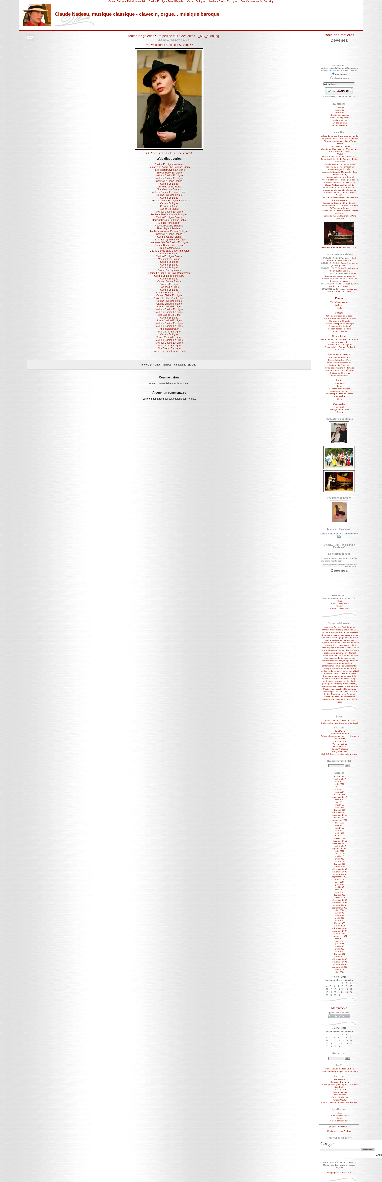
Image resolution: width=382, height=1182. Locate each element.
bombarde (353, 630)
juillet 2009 (340, 882)
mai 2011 (339, 830)
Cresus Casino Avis (169, 248)
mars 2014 (340, 781)
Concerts (340, 107)
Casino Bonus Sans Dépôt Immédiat (169, 250)
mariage (346, 658)
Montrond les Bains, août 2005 (339, 370)
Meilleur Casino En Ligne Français (169, 200)
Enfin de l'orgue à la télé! (339, 169)
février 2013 (339, 794)
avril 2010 (339, 859)
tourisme (328, 697)
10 (351, 986)
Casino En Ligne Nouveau (169, 164)
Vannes (339, 699)
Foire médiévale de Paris (339, 360)
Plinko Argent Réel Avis (169, 228)
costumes (340, 645)
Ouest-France (328, 678)
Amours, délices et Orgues (339, 344)
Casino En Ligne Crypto (169, 292)
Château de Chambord (339, 365)
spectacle (334, 691)
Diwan (323, 648)
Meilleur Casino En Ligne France (169, 192)
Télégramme (349, 697)
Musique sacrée (339, 120)
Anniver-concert (339, 342)
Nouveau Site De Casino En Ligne (169, 242)
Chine (339, 399)
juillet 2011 (340, 825)
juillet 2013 (340, 787)
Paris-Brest (340, 383)
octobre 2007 (339, 933)
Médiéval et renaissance (339, 354)
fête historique (352, 650)
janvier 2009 (339, 897)
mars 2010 (340, 861)
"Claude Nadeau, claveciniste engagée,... (340, 274)
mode (353, 658)
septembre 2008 (339, 908)
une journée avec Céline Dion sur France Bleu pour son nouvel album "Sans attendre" (340, 141)
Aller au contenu (35, 28)
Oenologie (327, 673)
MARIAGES (339, 403)
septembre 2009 (339, 877)
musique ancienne (335, 663)
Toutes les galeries (141, 36)
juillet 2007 (340, 941)
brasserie (354, 632)
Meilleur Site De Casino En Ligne (169, 214)
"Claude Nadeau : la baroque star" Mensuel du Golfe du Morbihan (340, 165)
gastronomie (329, 653)
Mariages (339, 112)
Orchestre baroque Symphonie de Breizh (340, 723)
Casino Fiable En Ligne (169, 295)
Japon (340, 386)
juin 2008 (339, 913)
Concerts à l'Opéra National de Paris (339, 318)
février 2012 (339, 810)
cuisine (353, 645)
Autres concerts (339, 331)
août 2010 (339, 851)
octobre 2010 (339, 846)
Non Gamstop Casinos (169, 189)
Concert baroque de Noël (339, 329)
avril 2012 (339, 807)
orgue (334, 676)
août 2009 (339, 879)
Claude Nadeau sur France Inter (340, 185)
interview (354, 655)
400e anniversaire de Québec (339, 316)
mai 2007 (339, 946)
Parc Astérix (339, 396)
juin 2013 (339, 789)
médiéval (332, 671)
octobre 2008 (339, 905)
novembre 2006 (339, 962)
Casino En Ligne (169, 183)
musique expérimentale (347, 666)
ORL (354, 676)
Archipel (337, 627)
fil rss (339, 601)
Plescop (339, 684)
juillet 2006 (340, 972)
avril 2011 (339, 833)
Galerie (171, 44)
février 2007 (339, 954)
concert (344, 642)
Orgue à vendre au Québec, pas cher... (344, 264)
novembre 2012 (339, 797)
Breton (340, 412)
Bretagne (326, 635)
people (354, 678)
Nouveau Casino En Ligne (169, 225)
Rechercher (339, 1053)
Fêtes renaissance (339, 375)
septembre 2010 (339, 848)
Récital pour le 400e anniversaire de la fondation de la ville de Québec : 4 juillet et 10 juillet (339, 159)
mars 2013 (340, 792)
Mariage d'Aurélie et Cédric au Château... (344, 285)
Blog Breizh (339, 739)
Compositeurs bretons (340, 146)
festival (348, 648)
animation (329, 627)
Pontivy (353, 684)
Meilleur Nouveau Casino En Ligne (169, 231)
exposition (339, 648)
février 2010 (339, 864)
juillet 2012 (340, 802)
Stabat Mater (351, 691)
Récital (340, 154)
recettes (340, 689)
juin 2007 (339, 944)
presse (340, 686)
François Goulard (337, 650)
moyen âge (344, 661)
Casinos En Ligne (169, 284)
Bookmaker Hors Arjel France (169, 298)
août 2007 (339, 939)
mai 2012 (339, 805)
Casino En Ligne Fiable (169, 195)
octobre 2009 (339, 874)
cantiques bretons (349, 635)
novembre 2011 (339, 815)
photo (325, 684)
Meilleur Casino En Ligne (169, 175)
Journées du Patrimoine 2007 (339, 363)
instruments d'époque (339, 655)
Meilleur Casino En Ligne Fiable (169, 220)
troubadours (337, 697)
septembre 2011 (339, 820)
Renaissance (350, 689)
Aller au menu (53, 28)
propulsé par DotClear (339, 1126)
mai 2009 (339, 887)
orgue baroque (344, 676)
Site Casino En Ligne (169, 315)
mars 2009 (340, 892)
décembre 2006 (339, 959)
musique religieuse (332, 668)
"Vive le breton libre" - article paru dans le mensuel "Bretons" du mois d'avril (340, 181)
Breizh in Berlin (340, 746)
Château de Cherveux (339, 373)
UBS (333, 699)
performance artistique (333, 681)
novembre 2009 (339, 872)
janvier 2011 (339, 838)
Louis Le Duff (339, 741)
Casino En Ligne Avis (169, 270)
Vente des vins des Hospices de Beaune (339, 339)
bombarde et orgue (330, 632)
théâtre (327, 694)
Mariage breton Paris (339, 409)
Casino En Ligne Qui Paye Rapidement (169, 273)
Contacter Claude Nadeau (339, 1130)
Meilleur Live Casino (169, 259)
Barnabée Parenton (339, 733)
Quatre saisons (351, 686)
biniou (333, 630)
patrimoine (345, 678)
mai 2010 (339, 856)
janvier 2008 (339, 926)
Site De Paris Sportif (169, 223)
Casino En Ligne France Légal (169, 239)
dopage (330, 648)
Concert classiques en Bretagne (339, 323)
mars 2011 (339, 836)
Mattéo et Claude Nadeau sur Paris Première (340, 193)
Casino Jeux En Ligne (169, 236)
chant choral (327, 637)
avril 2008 (339, 918)
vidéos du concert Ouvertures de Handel (339, 136)
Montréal (325, 661)
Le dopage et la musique (344, 279)
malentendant (335, 658)
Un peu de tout (167, 36)
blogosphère (342, 630)
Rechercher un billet (339, 761)
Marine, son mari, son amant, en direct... (342, 290)
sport (342, 691)
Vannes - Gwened (339, 125)
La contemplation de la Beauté (339, 177)
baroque (325, 630)
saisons (326, 691)
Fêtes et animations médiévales (339, 368)
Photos (339, 298)
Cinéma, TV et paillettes (340, 118)
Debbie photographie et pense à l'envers (340, 736)
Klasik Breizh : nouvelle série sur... (341, 259)
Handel (352, 653)
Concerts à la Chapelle (339, 321)
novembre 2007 (339, 931)
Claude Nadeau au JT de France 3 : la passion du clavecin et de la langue (339, 188)
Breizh (339, 380)
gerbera (339, 653)
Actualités (188, 36)
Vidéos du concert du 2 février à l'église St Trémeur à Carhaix (340, 206)
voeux (339, 702)
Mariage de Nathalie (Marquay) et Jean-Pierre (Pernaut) (340, 173)
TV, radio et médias (339, 302)
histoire (325, 655)
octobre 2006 (339, 964)
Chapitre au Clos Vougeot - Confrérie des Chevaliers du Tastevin (340, 150)
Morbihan (334, 661)
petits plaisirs (350, 681)
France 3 (325, 650)
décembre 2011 (339, 812)
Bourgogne (344, 632)
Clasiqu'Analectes (339, 749)
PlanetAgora (339, 731)
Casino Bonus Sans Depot (169, 245)
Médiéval (340, 407)
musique (354, 661)
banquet (351, 627)
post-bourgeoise (329, 686)
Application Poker (169, 328)
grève (346, 653)
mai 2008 (339, 915)
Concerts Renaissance (339, 357)
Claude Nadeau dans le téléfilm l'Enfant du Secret (340, 212)
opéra (335, 673)
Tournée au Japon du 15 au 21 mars (340, 203)
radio (333, 689)
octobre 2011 (340, 817)
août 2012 (339, 800)
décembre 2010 (339, 841)
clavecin (350, 640)
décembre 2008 (339, 900)
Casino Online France (169, 281)
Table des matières (339, 35)
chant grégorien (340, 637)
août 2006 (339, 969)
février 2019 (339, 776)
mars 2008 (340, 920)
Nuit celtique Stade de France (339, 394)
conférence (353, 642)
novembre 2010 (339, 843)
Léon (326, 658)
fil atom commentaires (340, 608)
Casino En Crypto (169, 209)
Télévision (339, 305)
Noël (356, 671)
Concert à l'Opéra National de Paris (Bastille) (340, 217)
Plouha (346, 684)
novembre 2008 (339, 903)
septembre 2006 (339, 967)
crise (347, 645)
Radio (339, 308)
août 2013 (339, 784)
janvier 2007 (339, 957)
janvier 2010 (339, 866)
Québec (326, 689)
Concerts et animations (339, 389)
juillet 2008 (340, 910)
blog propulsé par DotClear (339, 1172)
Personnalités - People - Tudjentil (340, 347)
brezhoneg (336, 635)
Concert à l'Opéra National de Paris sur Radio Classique (340, 199)
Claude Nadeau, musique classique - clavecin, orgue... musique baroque (137, 14)
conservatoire (329, 645)
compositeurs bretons (330, 642)
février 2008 (339, 923)
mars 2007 (340, 951)
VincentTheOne (339, 744)
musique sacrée (348, 668)
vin (344, 699)
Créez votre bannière (347, 533)
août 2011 (339, 823)
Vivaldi (350, 699)
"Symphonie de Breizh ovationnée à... (344, 269)
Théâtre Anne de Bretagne (343, 694)
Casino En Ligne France (169, 181)
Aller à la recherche (72, 28)
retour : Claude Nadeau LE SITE (340, 720)
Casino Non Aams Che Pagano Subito (169, 167)
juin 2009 (339, 884)
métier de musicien (345, 671)
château (335, 640)
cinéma (343, 640)
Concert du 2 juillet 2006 (339, 326)
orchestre (343, 673)
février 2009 (339, 895)
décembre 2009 (339, 869)
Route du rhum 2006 (339, 391)
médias (324, 671)
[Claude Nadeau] (339, 538)
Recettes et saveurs (339, 115)
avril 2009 (339, 890)
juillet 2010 (340, 854)
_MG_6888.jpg (208, 36)
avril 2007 (339, 949)
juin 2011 (339, 828)
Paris (337, 678)
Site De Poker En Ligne (169, 172)
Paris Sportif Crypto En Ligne (169, 170)
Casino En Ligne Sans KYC (169, 275)
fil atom (339, 606)
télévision (326, 699)
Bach (344, 627)
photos (331, 684)
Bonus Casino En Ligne (169, 306)
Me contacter (339, 1008)
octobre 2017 (339, 779)
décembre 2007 (339, 928)
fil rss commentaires (340, 603)
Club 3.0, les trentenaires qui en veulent (339, 754)
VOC (355, 699)
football (355, 648)
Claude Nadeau (328, 533)
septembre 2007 (339, 936)
